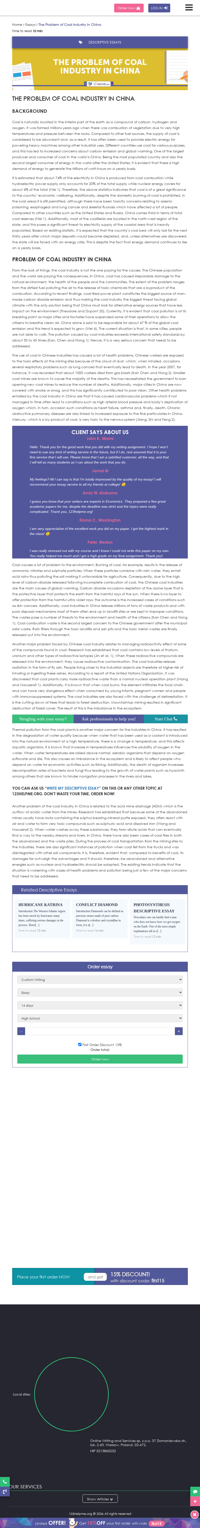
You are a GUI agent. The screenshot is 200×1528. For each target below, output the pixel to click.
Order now (127, 8)
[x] (100, 1522)
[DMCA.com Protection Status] (100, 1471)
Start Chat (164, 718)
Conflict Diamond (97, 905)
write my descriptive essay (73, 788)
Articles (103, 1499)
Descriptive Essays (105, 42)
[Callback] (5, 1491)
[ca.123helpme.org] (149, 1394)
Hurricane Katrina (41, 905)
